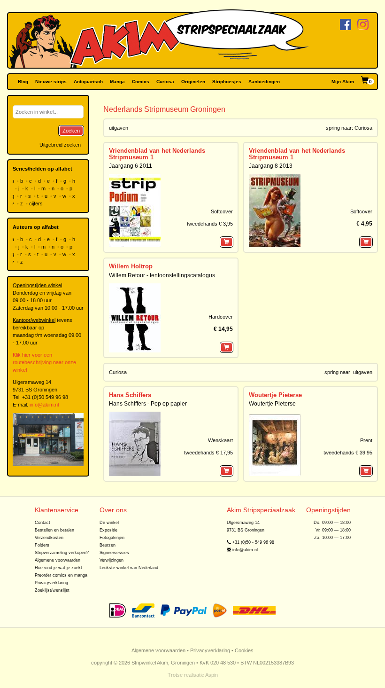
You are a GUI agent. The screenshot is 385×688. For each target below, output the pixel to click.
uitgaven (362, 372)
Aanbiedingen (264, 81)
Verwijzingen (111, 560)
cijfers (37, 203)
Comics (140, 81)
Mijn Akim (342, 81)
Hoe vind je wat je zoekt (58, 567)
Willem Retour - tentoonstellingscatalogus (162, 275)
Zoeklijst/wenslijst (52, 590)
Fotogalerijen (112, 537)
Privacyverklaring (51, 582)
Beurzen (108, 545)
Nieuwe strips (51, 81)
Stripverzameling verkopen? (62, 552)
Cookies (244, 650)
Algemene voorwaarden (57, 560)
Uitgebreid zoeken (60, 145)
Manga (117, 81)
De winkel (109, 522)
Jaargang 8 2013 (271, 166)
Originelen (193, 81)
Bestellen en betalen (54, 530)
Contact (42, 522)
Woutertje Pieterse (275, 395)
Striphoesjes (226, 81)
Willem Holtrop (131, 266)
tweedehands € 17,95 (208, 452)
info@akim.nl (44, 404)
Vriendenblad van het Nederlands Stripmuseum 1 (157, 154)
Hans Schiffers (130, 395)
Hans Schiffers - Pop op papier (148, 403)
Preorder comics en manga (61, 575)
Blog (23, 81)
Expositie (108, 530)
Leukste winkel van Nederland (129, 567)
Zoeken (71, 130)
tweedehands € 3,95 (210, 224)
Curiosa (165, 81)
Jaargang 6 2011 (130, 166)
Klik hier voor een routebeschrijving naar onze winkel (44, 362)
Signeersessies (114, 552)
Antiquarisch (88, 81)
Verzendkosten (49, 537)
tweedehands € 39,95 (347, 452)
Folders (42, 545)
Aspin (211, 675)
